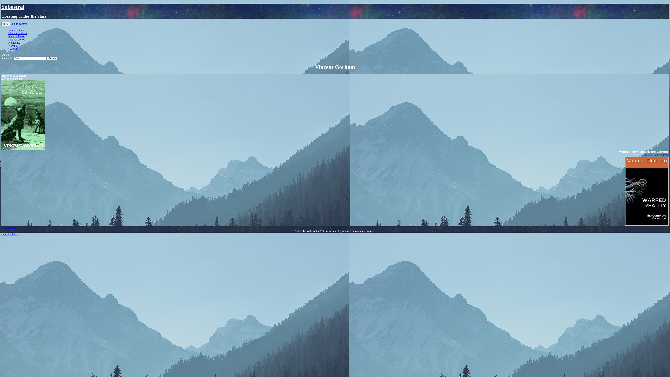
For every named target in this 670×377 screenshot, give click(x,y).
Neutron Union (16, 36)
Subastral (12, 7)
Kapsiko (13, 45)
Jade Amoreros (16, 39)
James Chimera (16, 30)
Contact (12, 48)
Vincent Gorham (17, 33)
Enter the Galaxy (10, 234)
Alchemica (14, 42)
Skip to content (18, 23)
